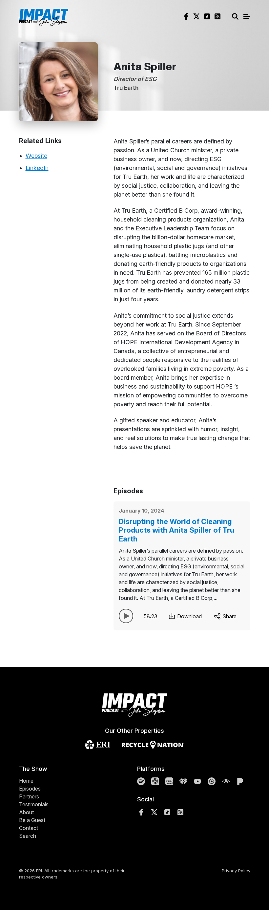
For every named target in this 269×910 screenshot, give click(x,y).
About (26, 812)
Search (27, 836)
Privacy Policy (236, 870)
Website (36, 155)
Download (189, 616)
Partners (29, 796)
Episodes (30, 788)
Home (26, 780)
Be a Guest (32, 820)
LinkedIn (37, 167)
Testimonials (34, 804)
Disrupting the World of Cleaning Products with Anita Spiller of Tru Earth (176, 530)
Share (229, 616)
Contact (28, 828)
